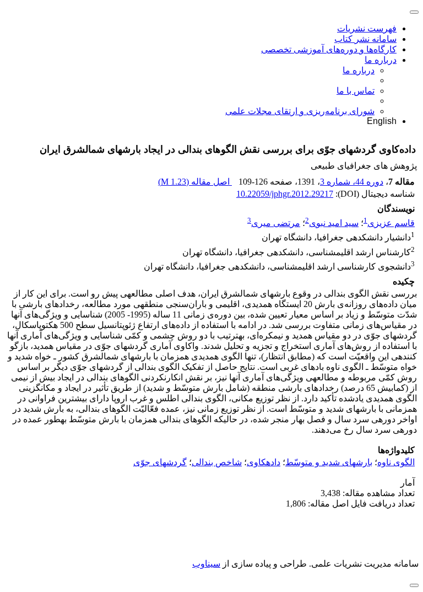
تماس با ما (356, 90)
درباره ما (381, 59)
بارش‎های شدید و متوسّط (328, 462)
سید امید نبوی (334, 223)
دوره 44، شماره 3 (351, 181)
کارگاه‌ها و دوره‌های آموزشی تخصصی (329, 49)
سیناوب (206, 563)
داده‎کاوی (263, 462)
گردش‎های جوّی (160, 462)
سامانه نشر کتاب (365, 39)
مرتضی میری (275, 223)
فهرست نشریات (367, 28)
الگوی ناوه (396, 462)
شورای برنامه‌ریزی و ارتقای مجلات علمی (300, 111)
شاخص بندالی (217, 462)
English (382, 121)
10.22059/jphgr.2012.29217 (284, 193)
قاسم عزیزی (391, 223)
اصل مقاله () (195, 181)
